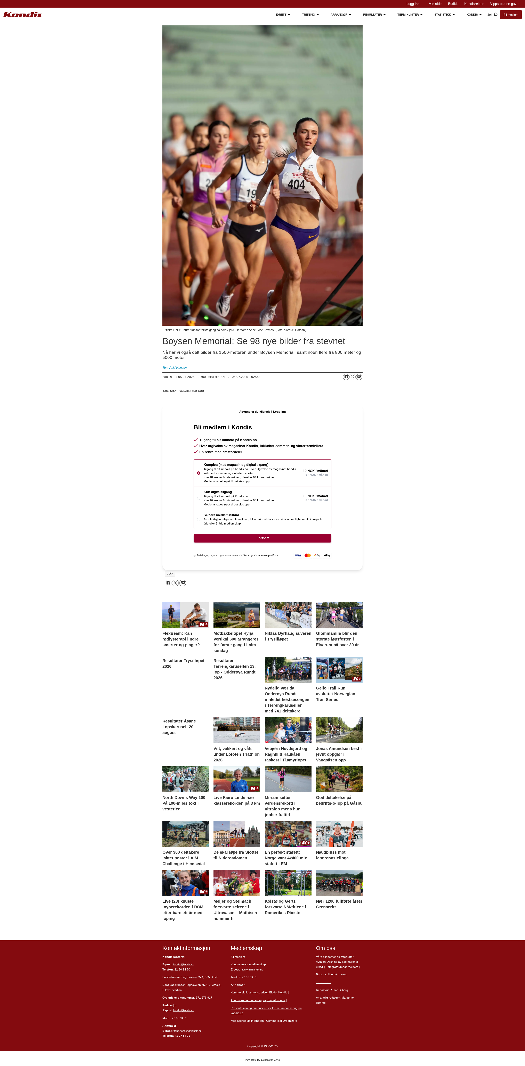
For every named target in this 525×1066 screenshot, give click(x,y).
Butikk (453, 4)
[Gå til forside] (22, 14)
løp (170, 573)
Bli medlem (510, 14)
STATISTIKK (442, 14)
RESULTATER (372, 14)
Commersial (274, 1020)
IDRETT (281, 14)
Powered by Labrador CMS (262, 1059)
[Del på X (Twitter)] (352, 377)
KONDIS (472, 14)
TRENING (308, 14)
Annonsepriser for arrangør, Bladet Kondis (258, 1000)
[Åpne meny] (495, 15)
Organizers (290, 1020)
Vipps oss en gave (504, 4)
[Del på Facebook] (346, 377)
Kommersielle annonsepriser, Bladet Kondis (259, 992)
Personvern (323, 982)
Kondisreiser (474, 4)
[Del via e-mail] (359, 377)
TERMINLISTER (408, 14)
